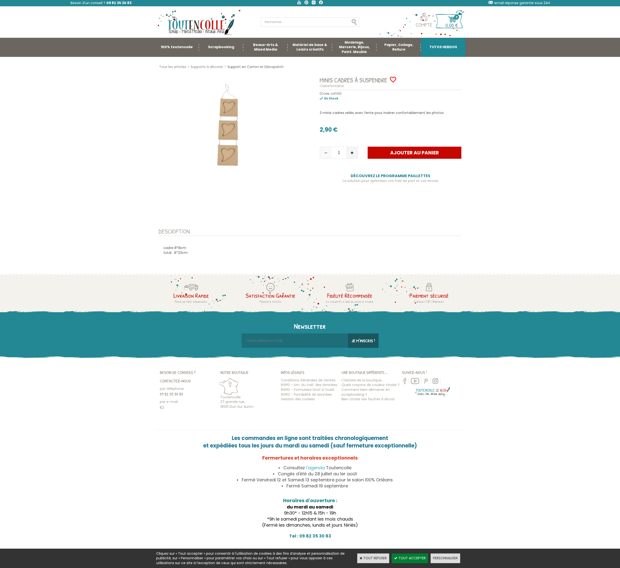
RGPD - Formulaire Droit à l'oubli (307, 389)
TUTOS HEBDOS (443, 47)
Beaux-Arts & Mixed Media (265, 47)
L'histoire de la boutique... (362, 380)
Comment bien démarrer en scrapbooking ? (365, 392)
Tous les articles (172, 66)
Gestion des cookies (298, 399)
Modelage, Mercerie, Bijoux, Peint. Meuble (354, 47)
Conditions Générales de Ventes (308, 380)
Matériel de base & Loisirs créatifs (310, 47)
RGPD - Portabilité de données (306, 394)
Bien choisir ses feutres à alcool (368, 399)
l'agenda (315, 468)
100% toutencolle (177, 47)
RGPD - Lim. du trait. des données (309, 384)
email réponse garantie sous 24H (522, 2)
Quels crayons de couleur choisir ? (370, 384)
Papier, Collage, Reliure (398, 47)
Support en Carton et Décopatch (255, 66)
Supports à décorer (207, 66)
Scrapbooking (221, 47)
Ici (162, 407)
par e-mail (169, 401)
